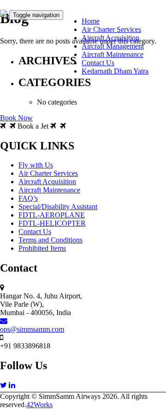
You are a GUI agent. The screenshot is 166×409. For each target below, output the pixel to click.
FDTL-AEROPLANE (51, 215)
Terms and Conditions (50, 240)
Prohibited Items (42, 248)
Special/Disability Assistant (57, 207)
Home (91, 21)
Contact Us (98, 63)
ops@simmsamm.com (32, 329)
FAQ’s (28, 198)
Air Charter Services (111, 29)
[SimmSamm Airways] (4, 15)
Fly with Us (35, 165)
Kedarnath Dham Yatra (115, 71)
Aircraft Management (113, 46)
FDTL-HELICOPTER (52, 223)
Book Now (16, 118)
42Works (39, 405)
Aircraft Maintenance (112, 54)
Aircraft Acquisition (110, 38)
